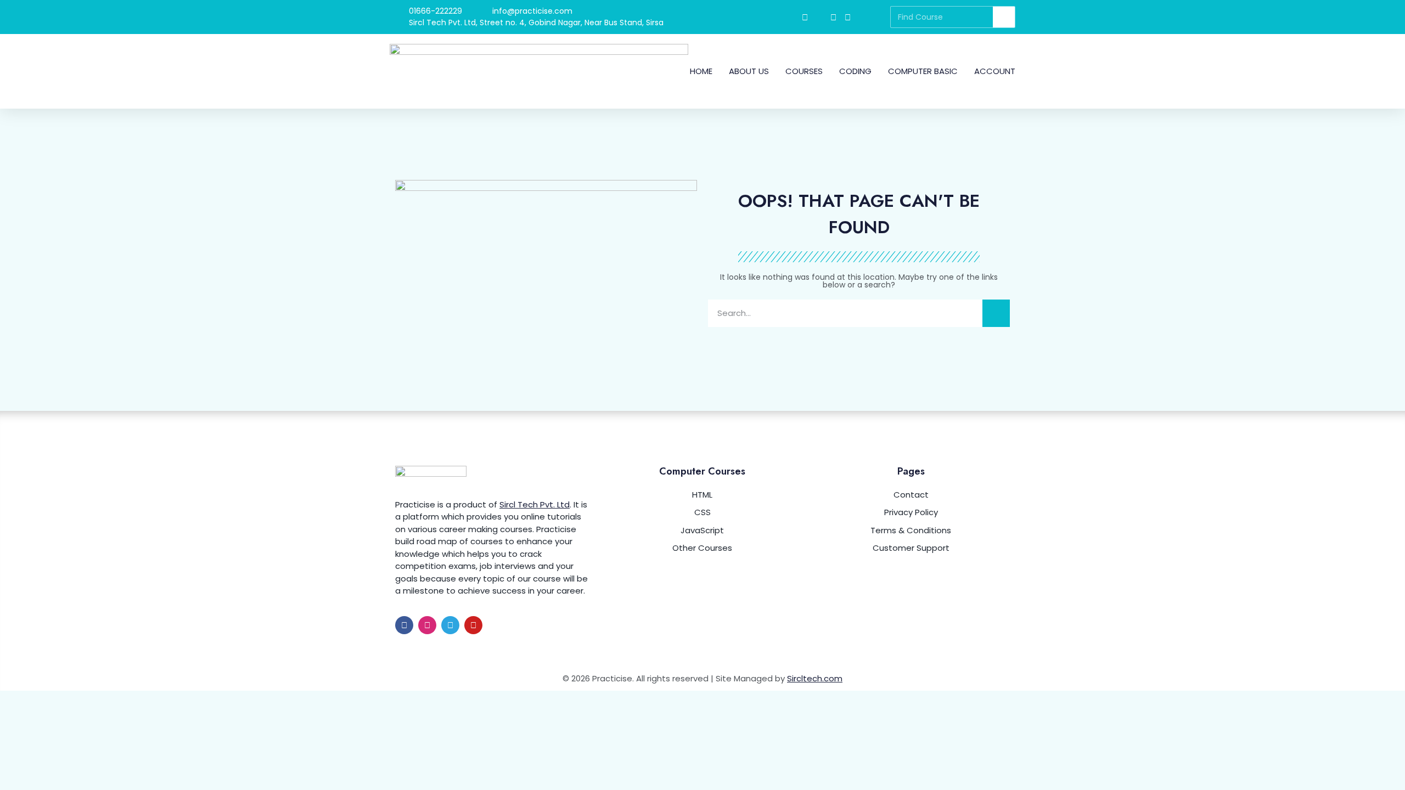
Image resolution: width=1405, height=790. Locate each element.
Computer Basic (923, 71)
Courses (804, 71)
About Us (749, 71)
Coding (855, 71)
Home (701, 71)
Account (994, 71)
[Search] (1004, 17)
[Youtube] (473, 625)
